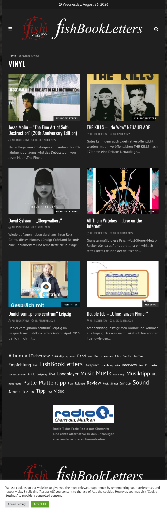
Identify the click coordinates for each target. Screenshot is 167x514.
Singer (114, 383)
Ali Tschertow (20, 140)
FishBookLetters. (61, 364)
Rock (106, 383)
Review (94, 383)
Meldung (150, 304)
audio (72, 356)
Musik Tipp (118, 374)
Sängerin (14, 391)
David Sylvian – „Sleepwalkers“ (35, 220)
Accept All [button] (40, 504)
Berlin (98, 356)
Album (15, 355)
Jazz (141, 365)
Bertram (108, 356)
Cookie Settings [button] (17, 504)
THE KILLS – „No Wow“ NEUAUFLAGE (118, 127)
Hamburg (107, 365)
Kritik (31, 374)
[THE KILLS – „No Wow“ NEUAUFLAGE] (123, 97)
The (32, 391)
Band (81, 355)
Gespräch (93, 365)
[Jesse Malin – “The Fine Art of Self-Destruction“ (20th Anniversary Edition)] (44, 97)
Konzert (150, 211)
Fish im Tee (71, 304)
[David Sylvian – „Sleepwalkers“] (44, 191)
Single (125, 383)
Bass (90, 356)
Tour (49, 391)
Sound (141, 382)
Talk (25, 391)
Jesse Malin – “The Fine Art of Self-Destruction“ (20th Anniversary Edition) (42, 130)
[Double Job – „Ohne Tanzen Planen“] (123, 284)
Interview (129, 365)
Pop (70, 383)
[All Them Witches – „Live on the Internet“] (123, 191)
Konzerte (151, 365)
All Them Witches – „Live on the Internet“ (114, 223)
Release (80, 383)
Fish (35, 365)
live (52, 373)
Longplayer (67, 374)
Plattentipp (52, 382)
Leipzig (42, 374)
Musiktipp (138, 373)
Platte (30, 382)
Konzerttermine (16, 374)
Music (87, 373)
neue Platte (14, 383)
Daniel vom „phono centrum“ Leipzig (39, 313)
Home (12, 56)
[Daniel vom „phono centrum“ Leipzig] (44, 284)
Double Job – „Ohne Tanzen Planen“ (117, 313)
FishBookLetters (67, 118)
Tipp (40, 390)
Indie (117, 365)
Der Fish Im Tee (132, 356)
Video (59, 391)
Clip (117, 356)
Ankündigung (60, 356)
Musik (103, 373)
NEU (154, 374)
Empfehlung (19, 364)
